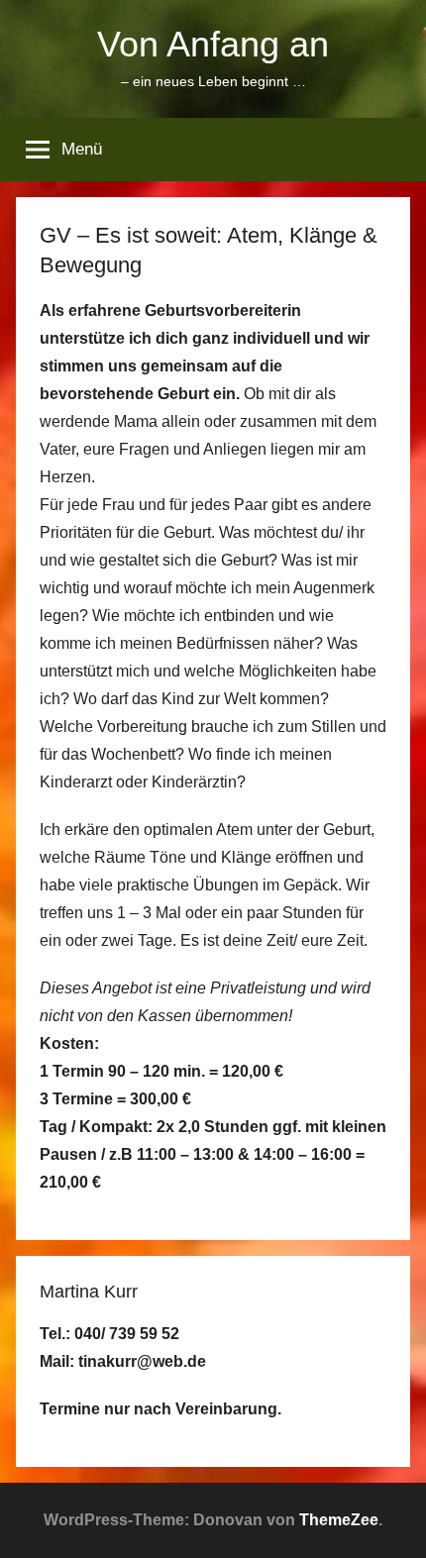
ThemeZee (338, 1519)
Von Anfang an (213, 44)
